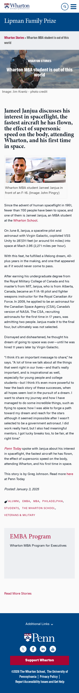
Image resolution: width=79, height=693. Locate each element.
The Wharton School (38, 508)
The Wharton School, (33, 672)
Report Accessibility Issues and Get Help (39, 682)
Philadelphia (52, 501)
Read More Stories (18, 593)
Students (11, 508)
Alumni (13, 501)
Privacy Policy (49, 677)
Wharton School (25, 220)
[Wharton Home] (16, 6)
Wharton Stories (14, 38)
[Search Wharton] (64, 6)
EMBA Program (30, 537)
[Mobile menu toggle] (73, 6)
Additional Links (37, 624)
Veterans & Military (19, 515)
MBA (36, 501)
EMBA (26, 501)
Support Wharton (39, 660)
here (70, 474)
